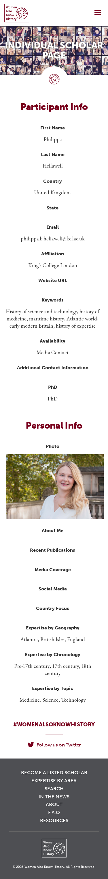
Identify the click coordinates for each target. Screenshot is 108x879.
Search (54, 789)
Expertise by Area (54, 780)
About (54, 804)
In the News (54, 797)
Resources (54, 820)
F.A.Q (54, 812)
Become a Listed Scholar (54, 772)
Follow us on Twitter (59, 745)
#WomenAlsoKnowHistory (54, 724)
